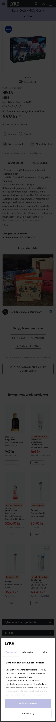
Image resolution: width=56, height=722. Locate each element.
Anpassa (26, 713)
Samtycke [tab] (11, 652)
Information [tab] (28, 652)
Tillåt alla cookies (28, 703)
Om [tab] (45, 652)
